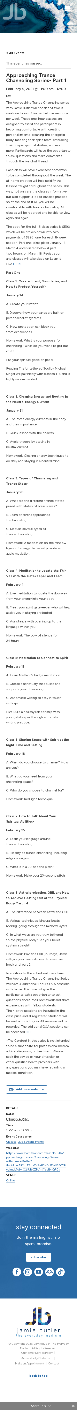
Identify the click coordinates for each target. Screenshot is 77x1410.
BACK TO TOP (38, 1376)
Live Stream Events (31, 1141)
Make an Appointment (29, 1363)
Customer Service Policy (37, 1353)
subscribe (38, 1257)
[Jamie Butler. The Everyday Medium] (14, 11)
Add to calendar (27, 1089)
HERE (17, 264)
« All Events (15, 53)
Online (10, 1180)
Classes (11, 1141)
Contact (53, 1363)
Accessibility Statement (37, 1358)
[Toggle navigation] (68, 8)
